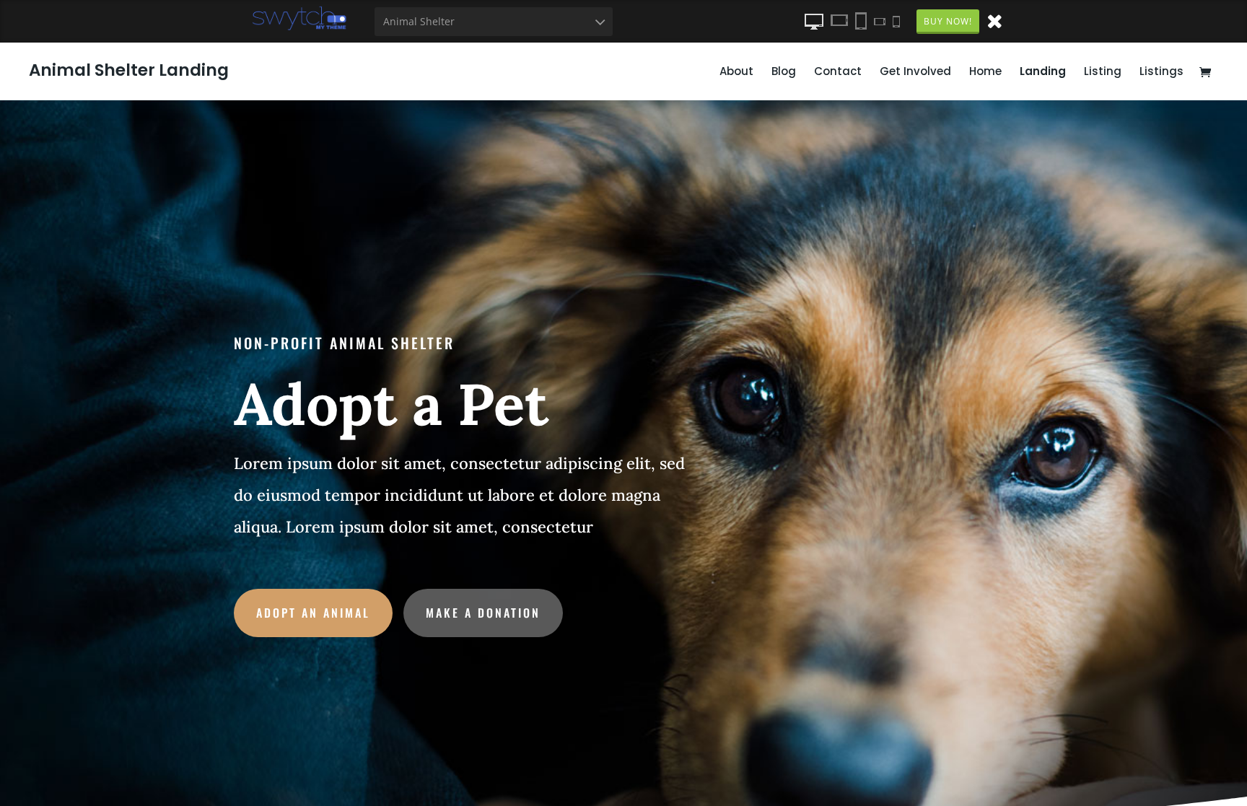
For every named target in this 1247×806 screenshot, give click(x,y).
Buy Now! (948, 21)
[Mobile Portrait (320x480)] (896, 21)
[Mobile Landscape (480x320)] (879, 21)
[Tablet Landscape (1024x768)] (839, 21)
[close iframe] (994, 20)
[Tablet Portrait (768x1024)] (860, 21)
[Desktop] (814, 21)
